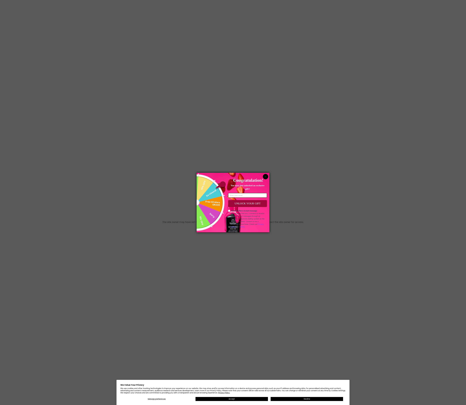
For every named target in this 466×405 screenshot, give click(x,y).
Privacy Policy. (224, 393)
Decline (307, 399)
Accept (232, 399)
